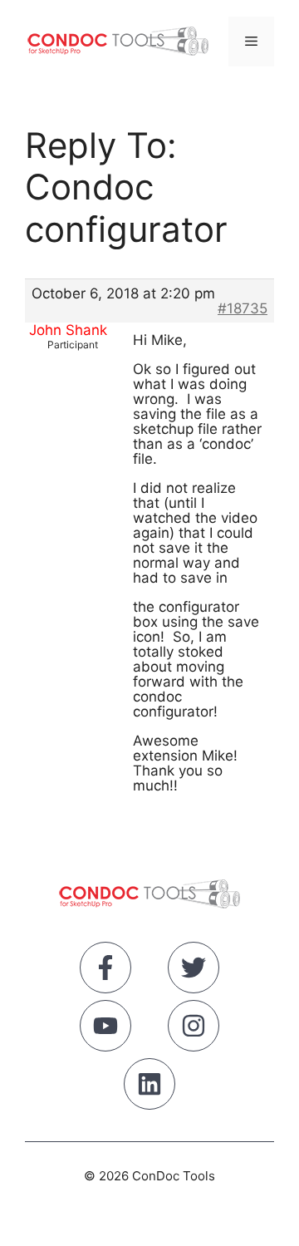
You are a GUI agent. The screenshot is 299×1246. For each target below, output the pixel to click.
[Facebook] (105, 971)
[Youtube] (105, 1029)
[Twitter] (193, 971)
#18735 (242, 308)
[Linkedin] (149, 1087)
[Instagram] (193, 1029)
